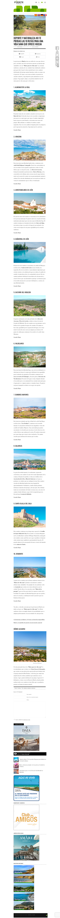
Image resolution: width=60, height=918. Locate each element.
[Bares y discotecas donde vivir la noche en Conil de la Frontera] (16, 768)
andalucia (25, 688)
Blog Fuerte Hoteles (30, 6)
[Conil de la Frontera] (24, 882)
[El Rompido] (24, 891)
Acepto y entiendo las (22, 719)
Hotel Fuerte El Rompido (38, 669)
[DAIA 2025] (30, 738)
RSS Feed (30, 914)
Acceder (33, 914)
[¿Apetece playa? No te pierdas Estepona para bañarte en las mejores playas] (16, 762)
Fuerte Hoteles (19, 46)
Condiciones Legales (26, 719)
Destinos (19, 688)
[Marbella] (24, 873)
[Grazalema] (24, 909)
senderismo (33, 688)
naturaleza (29, 688)
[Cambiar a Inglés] (38, 15)
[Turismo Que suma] (30, 788)
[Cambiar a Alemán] (41, 15)
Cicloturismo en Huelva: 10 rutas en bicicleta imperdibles (29, 619)
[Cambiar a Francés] (44, 15)
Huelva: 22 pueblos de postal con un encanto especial (28, 622)
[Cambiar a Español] (35, 15)
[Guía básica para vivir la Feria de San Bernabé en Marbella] (16, 773)
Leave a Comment (35, 46)
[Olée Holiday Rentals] (24, 900)
